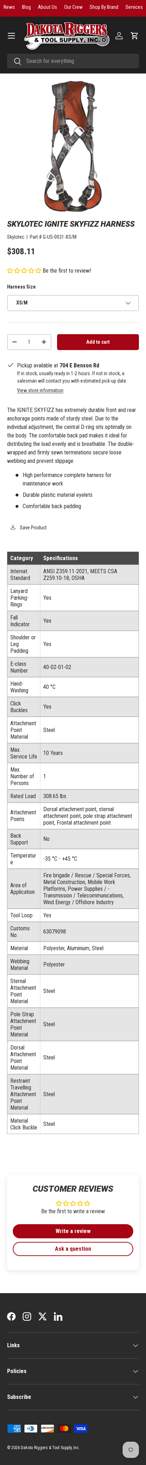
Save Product (33, 527)
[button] (134, 35)
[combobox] (73, 61)
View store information (40, 390)
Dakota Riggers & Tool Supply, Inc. (50, 1447)
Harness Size (21, 287)
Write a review (73, 1231)
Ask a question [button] (73, 1248)
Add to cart (98, 342)
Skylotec (15, 237)
